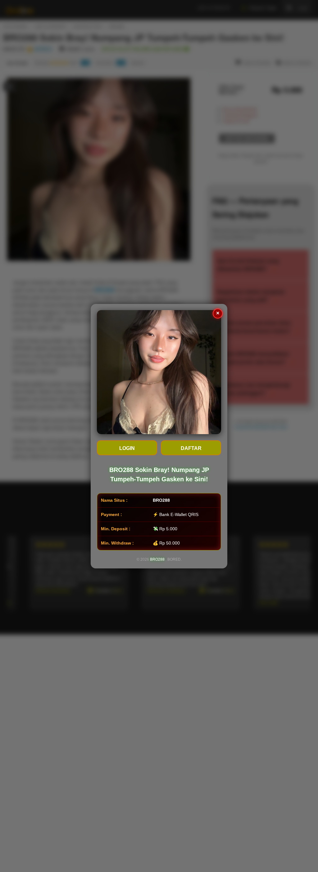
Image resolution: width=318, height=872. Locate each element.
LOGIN (127, 448)
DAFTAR (191, 448)
